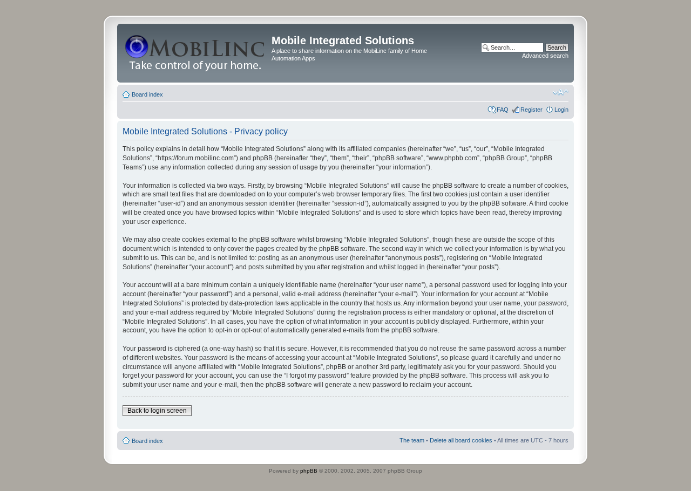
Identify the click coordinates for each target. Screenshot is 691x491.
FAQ (503, 109)
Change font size (560, 92)
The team (411, 440)
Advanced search (545, 55)
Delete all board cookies (461, 440)
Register (531, 109)
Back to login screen (157, 410)
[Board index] (196, 53)
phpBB (308, 471)
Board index (147, 94)
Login (561, 109)
